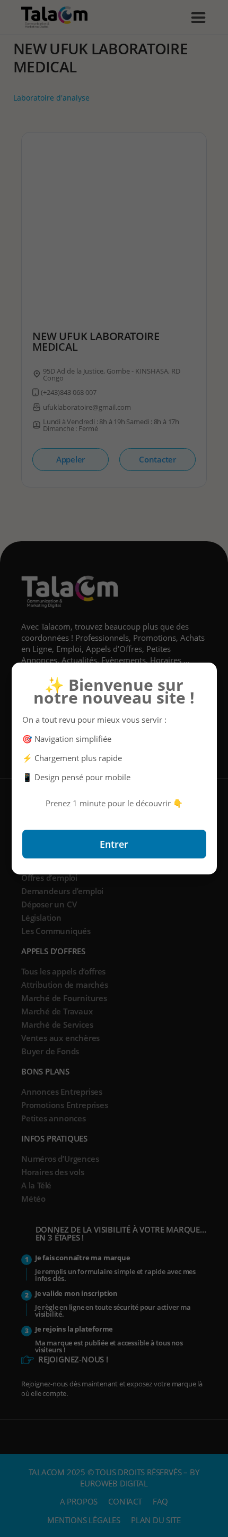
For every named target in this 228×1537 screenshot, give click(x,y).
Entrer (114, 844)
